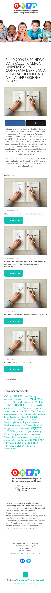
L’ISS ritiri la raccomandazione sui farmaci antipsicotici (25, 314)
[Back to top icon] (25, 574)
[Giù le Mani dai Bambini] (25, 7)
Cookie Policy (32, 584)
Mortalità (22, 419)
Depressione (17, 411)
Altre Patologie (30, 396)
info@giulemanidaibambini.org (29, 553)
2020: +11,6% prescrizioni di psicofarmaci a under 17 (24, 214)
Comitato (28, 408)
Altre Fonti (18, 395)
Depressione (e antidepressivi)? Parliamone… (22, 362)
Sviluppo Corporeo (21, 440)
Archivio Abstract (26, 402)
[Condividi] (15, 123)
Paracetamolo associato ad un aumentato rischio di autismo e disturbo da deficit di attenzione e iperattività (24, 264)
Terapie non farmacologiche (21, 444)
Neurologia (10, 422)
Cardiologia (8, 408)
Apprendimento (10, 399)
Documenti (31, 411)
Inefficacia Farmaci (24, 414)
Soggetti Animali (20, 425)
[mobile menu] (47, 5)
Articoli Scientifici (34, 405)
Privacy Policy (19, 584)
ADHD (7, 395)
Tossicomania (29, 446)
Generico (13, 414)
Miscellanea (31, 416)
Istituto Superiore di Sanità (14, 417)
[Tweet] (36, 123)
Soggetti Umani (10, 428)
